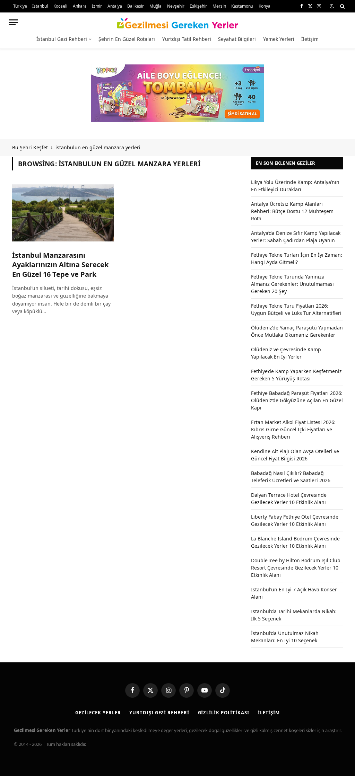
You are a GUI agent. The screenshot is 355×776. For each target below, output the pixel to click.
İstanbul (40, 6)
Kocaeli (60, 6)
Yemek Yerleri (278, 39)
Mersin (219, 6)
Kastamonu (242, 6)
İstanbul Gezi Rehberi (61, 39)
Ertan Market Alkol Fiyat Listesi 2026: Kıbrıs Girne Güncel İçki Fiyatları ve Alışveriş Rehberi (293, 429)
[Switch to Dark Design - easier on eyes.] (332, 6)
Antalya (114, 6)
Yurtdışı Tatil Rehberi (186, 39)
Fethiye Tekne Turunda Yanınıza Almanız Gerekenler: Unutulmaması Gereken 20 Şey (292, 283)
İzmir (97, 6)
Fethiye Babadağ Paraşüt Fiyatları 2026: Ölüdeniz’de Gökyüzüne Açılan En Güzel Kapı (297, 400)
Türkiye (20, 6)
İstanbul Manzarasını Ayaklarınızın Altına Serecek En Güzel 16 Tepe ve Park (60, 264)
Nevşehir (175, 6)
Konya (264, 6)
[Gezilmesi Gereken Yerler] (177, 22)
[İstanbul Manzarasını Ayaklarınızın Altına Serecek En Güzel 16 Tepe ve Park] (63, 212)
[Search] (342, 6)
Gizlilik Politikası (223, 712)
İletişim (310, 39)
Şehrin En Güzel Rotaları (126, 39)
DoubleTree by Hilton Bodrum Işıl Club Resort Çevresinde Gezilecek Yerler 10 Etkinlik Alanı (295, 567)
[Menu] (13, 22)
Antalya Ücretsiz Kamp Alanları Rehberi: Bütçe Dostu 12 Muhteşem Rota (292, 211)
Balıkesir (135, 6)
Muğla (155, 6)
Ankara (80, 6)
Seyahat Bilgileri (237, 39)
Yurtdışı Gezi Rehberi (159, 712)
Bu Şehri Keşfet (30, 147)
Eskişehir (198, 6)
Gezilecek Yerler (98, 712)
